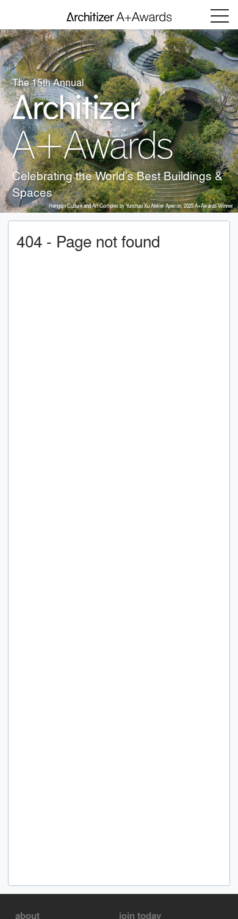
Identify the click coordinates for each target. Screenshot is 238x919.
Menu (220, 15)
